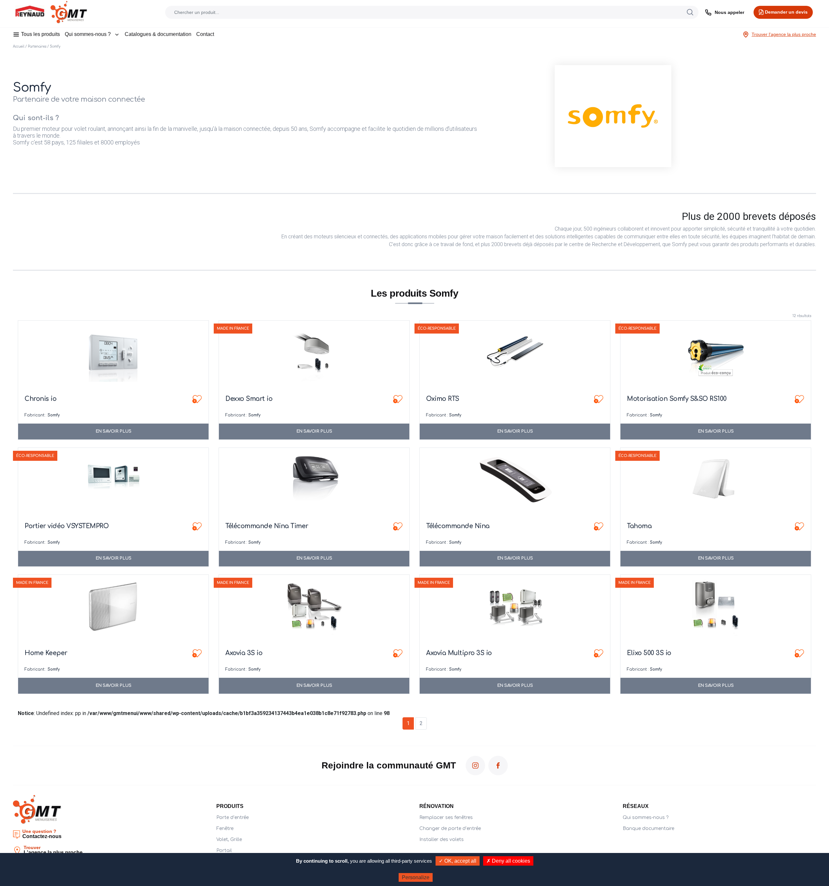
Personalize (415, 877)
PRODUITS (230, 806)
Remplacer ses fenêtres (446, 817)
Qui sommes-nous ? (88, 34)
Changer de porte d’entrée (450, 828)
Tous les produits (40, 34)
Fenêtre (224, 828)
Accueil (18, 46)
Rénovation (436, 806)
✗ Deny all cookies (508, 861)
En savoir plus (113, 431)
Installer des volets (441, 839)
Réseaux (636, 806)
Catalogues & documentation (158, 34)
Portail (224, 850)
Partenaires (37, 46)
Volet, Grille (229, 839)
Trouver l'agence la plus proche (784, 34)
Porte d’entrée (232, 817)
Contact (205, 34)
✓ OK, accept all (457, 861)
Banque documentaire (648, 828)
